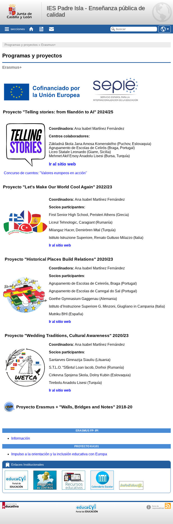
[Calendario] (102, 491)
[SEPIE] (115, 100)
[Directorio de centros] (45, 491)
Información (20, 438)
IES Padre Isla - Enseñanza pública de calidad (96, 11)
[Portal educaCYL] (16, 491)
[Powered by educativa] (10, 505)
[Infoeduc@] (131, 491)
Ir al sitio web (62, 164)
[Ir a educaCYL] (86, 511)
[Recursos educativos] (74, 491)
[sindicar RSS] (168, 506)
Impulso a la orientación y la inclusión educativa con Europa (59, 454)
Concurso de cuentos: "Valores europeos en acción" (45, 173)
